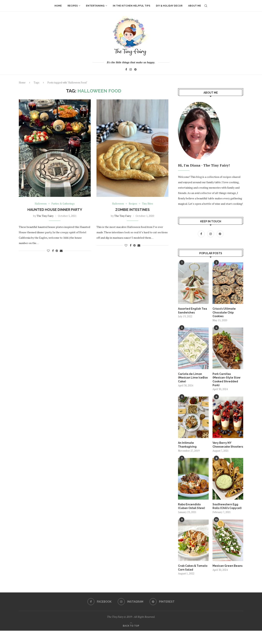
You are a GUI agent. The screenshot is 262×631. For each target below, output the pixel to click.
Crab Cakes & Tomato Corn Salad (192, 567)
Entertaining (95, 5)
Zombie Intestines (132, 210)
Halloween (41, 203)
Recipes (73, 5)
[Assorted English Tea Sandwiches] (193, 283)
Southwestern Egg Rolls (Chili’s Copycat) (227, 506)
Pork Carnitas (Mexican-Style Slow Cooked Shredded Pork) (227, 379)
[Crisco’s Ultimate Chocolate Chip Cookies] (228, 283)
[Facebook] (126, 70)
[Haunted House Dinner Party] (55, 148)
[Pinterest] (135, 70)
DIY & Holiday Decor (169, 5)
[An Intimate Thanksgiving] (193, 417)
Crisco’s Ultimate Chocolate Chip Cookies (224, 312)
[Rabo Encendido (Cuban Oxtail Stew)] (193, 478)
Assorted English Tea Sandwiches (192, 310)
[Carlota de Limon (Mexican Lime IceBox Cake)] (193, 348)
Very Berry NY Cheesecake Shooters (228, 444)
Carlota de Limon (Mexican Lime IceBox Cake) (193, 377)
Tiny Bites (147, 203)
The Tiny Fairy (45, 216)
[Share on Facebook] (53, 250)
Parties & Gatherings (63, 203)
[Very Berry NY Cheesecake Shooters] (228, 417)
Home (58, 5)
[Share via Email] (61, 250)
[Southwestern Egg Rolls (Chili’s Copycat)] (228, 478)
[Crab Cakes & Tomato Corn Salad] (193, 540)
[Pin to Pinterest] (57, 250)
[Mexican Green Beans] (228, 540)
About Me (194, 5)
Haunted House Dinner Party (54, 210)
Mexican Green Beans (227, 565)
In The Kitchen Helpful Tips (131, 5)
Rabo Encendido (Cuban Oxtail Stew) (191, 506)
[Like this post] (48, 250)
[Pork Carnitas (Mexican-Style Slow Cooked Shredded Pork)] (228, 348)
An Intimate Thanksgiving (187, 444)
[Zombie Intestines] (132, 148)
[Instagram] (130, 70)
